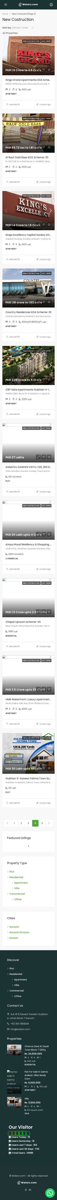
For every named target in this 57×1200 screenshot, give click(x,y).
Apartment (21, 882)
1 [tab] (30, 846)
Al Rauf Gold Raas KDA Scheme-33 (27, 157)
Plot (12, 871)
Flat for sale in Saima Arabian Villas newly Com (36, 1075)
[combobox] (23, 27)
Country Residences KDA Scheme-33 (28, 312)
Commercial (17, 893)
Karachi (14, 927)
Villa (16, 888)
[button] (50, 1193)
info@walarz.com (20, 1029)
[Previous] (7, 823)
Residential (16, 877)
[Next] (49, 823)
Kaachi (14, 938)
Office (18, 899)
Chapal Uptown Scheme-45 (23, 622)
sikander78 (14, 104)
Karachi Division (19, 932)
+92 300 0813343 (20, 1023)
